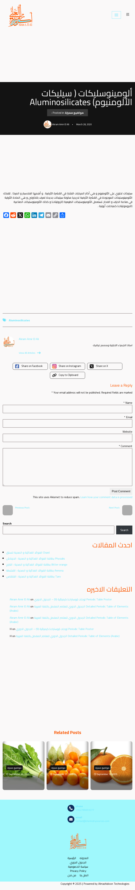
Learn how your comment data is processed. (82, 497)
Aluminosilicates (19, 320)
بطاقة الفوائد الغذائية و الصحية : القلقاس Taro (33, 576)
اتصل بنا (84, 875)
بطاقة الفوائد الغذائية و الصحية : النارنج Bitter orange (36, 564)
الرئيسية (72, 858)
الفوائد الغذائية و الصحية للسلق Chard (28, 552)
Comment (125, 446)
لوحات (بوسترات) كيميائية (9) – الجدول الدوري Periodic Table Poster (73, 599)
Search (7, 523)
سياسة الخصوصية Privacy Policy (78, 868)
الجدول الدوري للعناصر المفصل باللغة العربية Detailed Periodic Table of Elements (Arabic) (69, 608)
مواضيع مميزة (74, 112)
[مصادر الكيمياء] (21, 15)
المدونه (84, 858)
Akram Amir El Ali (20, 599)
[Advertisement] (67, 56)
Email (128, 417)
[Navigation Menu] (116, 15)
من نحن (72, 875)
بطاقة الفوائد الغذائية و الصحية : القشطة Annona (34, 570)
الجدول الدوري (78, 862)
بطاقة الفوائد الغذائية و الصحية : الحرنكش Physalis (35, 558)
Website (127, 431)
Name (127, 403)
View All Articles (27, 353)
